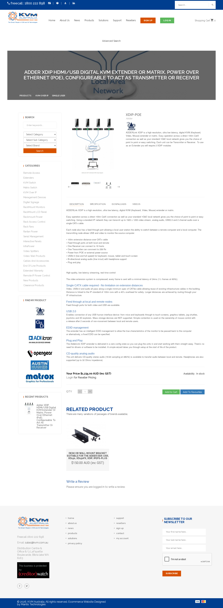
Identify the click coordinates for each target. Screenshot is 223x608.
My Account (65, 3)
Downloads (119, 204)
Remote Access (31, 173)
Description (77, 204)
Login (69, 377)
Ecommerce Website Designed (87, 601)
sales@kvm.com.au (36, 542)
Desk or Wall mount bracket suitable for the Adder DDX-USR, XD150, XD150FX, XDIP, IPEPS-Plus (88, 456)
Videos (136, 204)
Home (52, 20)
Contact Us (49, 3)
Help (57, 3)
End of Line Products (34, 265)
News (77, 20)
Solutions (103, 20)
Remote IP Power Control (36, 275)
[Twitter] (26, 586)
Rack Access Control (34, 221)
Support (117, 20)
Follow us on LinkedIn (73, 3)
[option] (74, 183)
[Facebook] (19, 586)
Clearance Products (33, 285)
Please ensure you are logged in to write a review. (95, 486)
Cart (205, 20)
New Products (30, 280)
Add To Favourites (192, 392)
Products (89, 20)
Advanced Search (111, 41)
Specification (98, 204)
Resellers (131, 20)
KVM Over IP (42, 95)
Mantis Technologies (33, 604)
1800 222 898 (35, 3)
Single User (58, 95)
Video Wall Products (34, 256)
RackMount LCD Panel (35, 212)
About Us (65, 20)
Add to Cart (171, 392)
